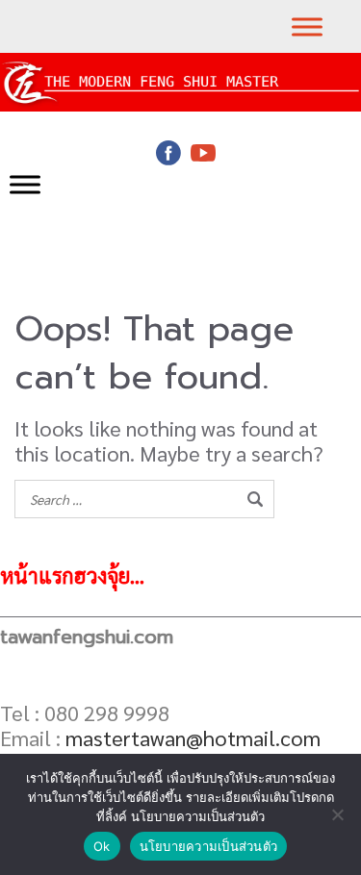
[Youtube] (203, 152)
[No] (337, 814)
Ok (102, 846)
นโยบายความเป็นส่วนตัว (209, 846)
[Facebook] (168, 152)
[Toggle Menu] (307, 26)
